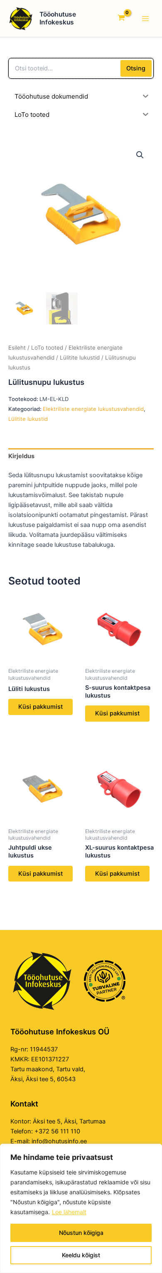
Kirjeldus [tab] (21, 456)
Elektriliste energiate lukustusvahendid (93, 409)
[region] (81, 1208)
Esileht (17, 347)
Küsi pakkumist (40, 706)
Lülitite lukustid (80, 357)
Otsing (135, 68)
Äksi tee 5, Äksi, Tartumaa (69, 1121)
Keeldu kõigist (81, 1255)
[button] (140, 154)
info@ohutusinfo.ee (59, 1141)
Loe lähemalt (69, 1211)
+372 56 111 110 (57, 1131)
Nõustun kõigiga (81, 1232)
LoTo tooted (47, 347)
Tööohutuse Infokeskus (57, 18)
